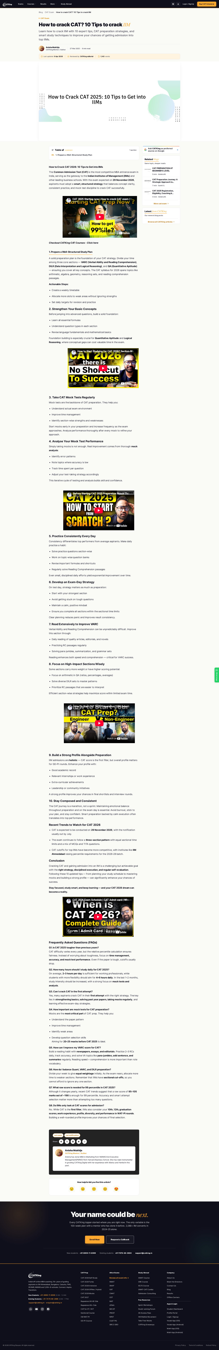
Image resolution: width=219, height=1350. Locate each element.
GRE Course (143, 1282)
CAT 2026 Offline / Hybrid (91, 1289)
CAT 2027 (85, 1297)
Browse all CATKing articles (160, 222)
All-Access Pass (144, 1313)
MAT (111, 1301)
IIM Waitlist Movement (147, 1317)
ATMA (112, 1305)
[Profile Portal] (178, 4)
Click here (93, 242)
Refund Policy (211, 1345)
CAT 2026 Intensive (89, 1286)
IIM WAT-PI (85, 1317)
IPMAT (112, 1313)
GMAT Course (144, 1278)
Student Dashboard (174, 1309)
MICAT (112, 1309)
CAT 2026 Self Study (89, 1278)
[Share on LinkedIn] (73, 1141)
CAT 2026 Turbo (87, 1282)
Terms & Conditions (196, 1345)
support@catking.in (37, 1303)
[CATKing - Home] (7, 4)
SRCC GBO (114, 1325)
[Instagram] (42, 1309)
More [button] (52, 4)
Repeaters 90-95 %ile (89, 1301)
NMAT (112, 1282)
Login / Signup (172, 1317)
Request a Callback (120, 1239)
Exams (20, 4)
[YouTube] (36, 1309)
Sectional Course (88, 1313)
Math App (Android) (175, 1332)
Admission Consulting (147, 1293)
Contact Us (171, 1286)
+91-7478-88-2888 (50, 1299)
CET (111, 1297)
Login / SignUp (188, 4)
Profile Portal (172, 1313)
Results (43, 4)
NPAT (112, 1317)
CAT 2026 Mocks (87, 1293)
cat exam (58, 1135)
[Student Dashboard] (173, 4)
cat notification (72, 1135)
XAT (111, 1289)
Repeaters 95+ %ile (88, 1305)
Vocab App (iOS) (173, 1321)
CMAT (112, 1293)
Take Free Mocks (145, 1321)
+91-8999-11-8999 (47, 1295)
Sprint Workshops (145, 1305)
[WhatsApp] (30, 1309)
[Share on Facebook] (61, 1141)
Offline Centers (173, 1297)
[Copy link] (84, 1141)
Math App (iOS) (173, 1328)
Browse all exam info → (119, 1278)
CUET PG (113, 1321)
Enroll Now (95, 1239)
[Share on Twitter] (67, 1141)
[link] (34, 1275)
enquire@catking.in (54, 1303)
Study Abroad (66, 4)
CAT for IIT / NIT (87, 1309)
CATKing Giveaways (146, 1325)
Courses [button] (30, 4)
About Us (171, 1278)
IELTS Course (143, 1286)
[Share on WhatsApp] (78, 1141)
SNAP (112, 1286)
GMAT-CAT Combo (145, 1289)
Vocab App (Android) (175, 1325)
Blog (41, 12)
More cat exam (160, 203)
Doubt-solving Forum (146, 1309)
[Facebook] (48, 1309)
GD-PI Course (86, 1321)
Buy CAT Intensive (206, 4)
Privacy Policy (180, 1345)
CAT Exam (49, 12)
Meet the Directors (174, 1282)
